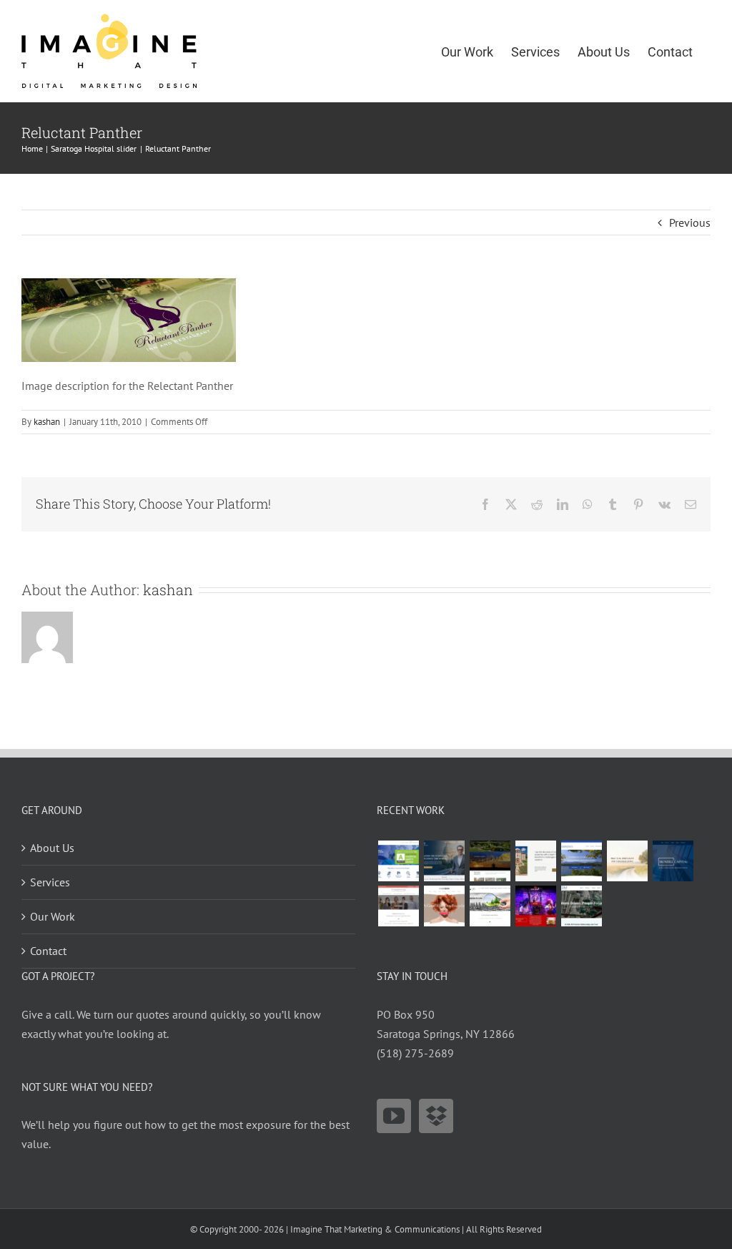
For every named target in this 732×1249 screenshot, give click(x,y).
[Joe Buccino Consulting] (443, 860)
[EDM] (581, 906)
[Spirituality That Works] (626, 860)
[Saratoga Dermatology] (398, 906)
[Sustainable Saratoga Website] (489, 906)
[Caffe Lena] (535, 906)
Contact (48, 951)
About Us (52, 848)
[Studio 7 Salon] (443, 906)
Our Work (52, 916)
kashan (47, 422)
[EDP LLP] (489, 860)
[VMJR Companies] (535, 860)
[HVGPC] (581, 860)
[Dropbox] (436, 1116)
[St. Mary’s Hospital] (398, 860)
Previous (690, 222)
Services (50, 882)
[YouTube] (394, 1116)
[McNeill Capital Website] (672, 860)
